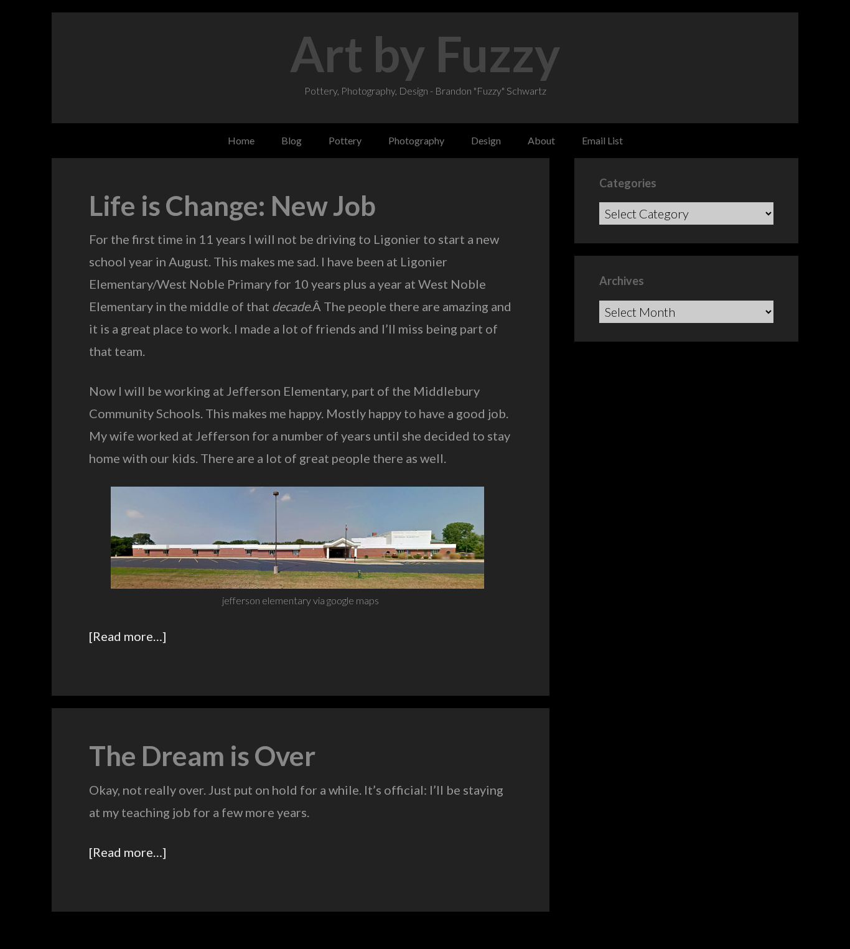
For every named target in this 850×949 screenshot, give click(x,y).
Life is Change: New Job (232, 205)
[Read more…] (127, 636)
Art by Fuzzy (425, 53)
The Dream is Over (202, 755)
